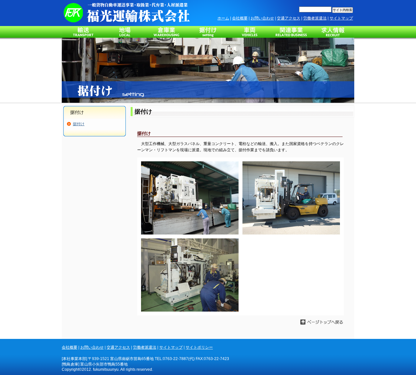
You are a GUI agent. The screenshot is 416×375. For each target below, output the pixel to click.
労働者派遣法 (315, 18)
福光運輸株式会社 (127, 13)
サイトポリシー (199, 347)
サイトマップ (341, 18)
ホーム (223, 18)
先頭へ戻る (333, 322)
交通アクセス (288, 18)
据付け (78, 124)
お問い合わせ (262, 18)
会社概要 (240, 18)
